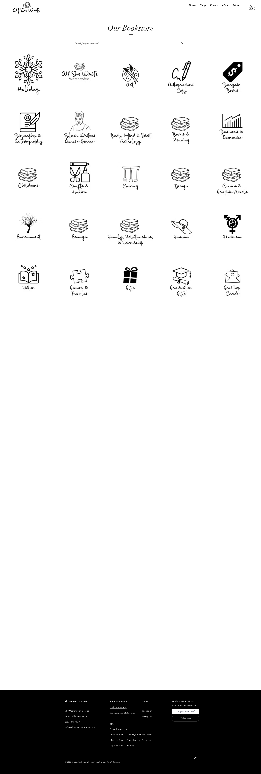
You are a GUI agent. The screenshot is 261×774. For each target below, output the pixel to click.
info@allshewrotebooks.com (80, 727)
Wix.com (116, 762)
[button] (253, 7)
